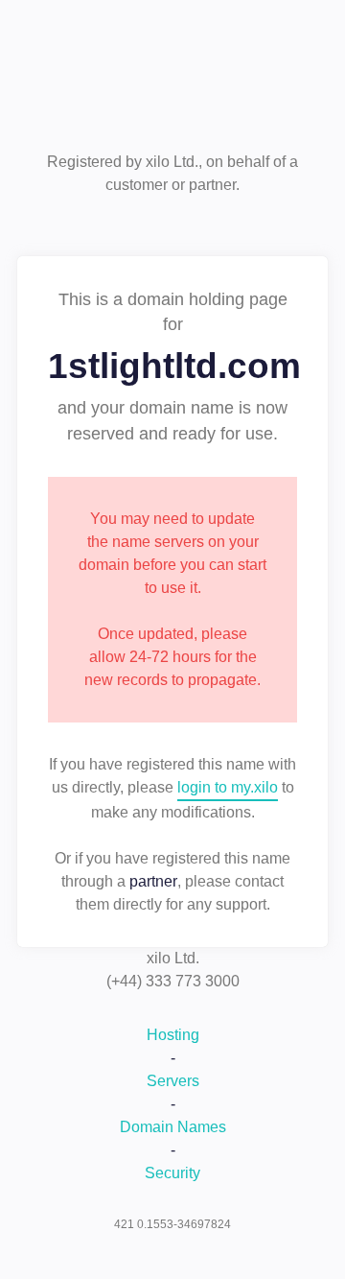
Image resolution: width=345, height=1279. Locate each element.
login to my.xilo (227, 787)
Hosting (173, 1035)
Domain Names (173, 1127)
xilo (172, 84)
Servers (173, 1081)
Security (172, 1173)
